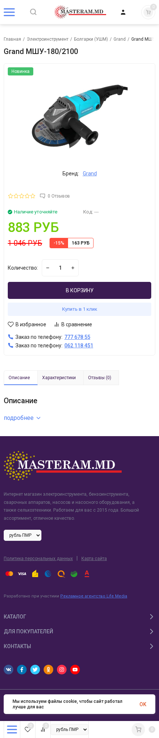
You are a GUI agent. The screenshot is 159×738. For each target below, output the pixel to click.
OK (142, 704)
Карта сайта (94, 558)
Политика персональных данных (38, 558)
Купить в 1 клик (79, 309)
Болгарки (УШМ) (91, 39)
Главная (12, 39)
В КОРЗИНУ (80, 290)
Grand (120, 39)
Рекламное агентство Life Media (93, 596)
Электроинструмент (47, 39)
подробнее (19, 417)
